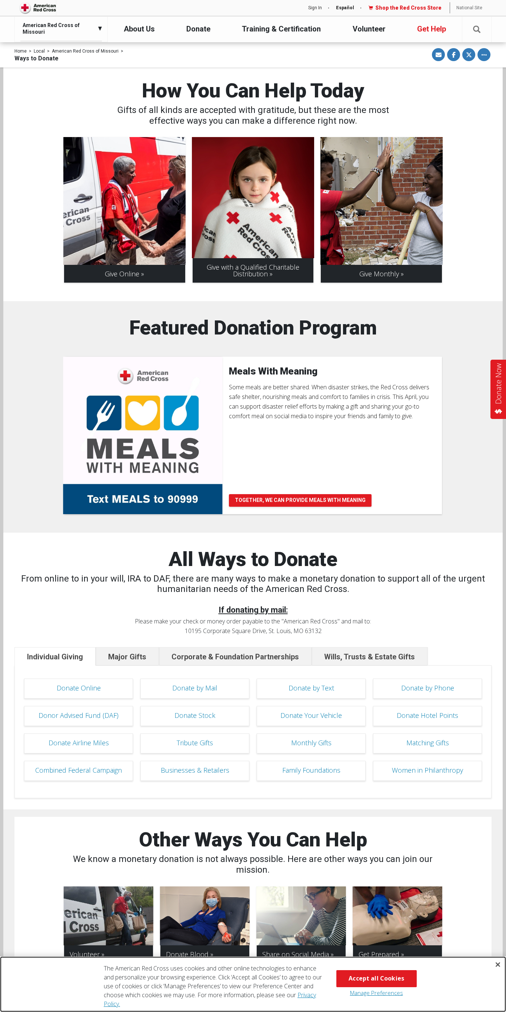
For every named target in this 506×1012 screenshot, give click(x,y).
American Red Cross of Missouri (85, 51)
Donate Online (79, 687)
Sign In (315, 8)
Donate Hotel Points (427, 715)
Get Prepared (379, 954)
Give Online (122, 273)
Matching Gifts (427, 742)
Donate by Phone (427, 687)
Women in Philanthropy (427, 770)
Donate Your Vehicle (311, 715)
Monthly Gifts (311, 742)
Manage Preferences (376, 992)
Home (20, 51)
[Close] (498, 964)
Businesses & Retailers (195, 770)
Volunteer (369, 28)
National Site (469, 8)
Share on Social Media (295, 954)
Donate (198, 28)
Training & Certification (281, 28)
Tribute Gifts (195, 742)
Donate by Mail (194, 687)
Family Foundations (311, 770)
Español (345, 8)
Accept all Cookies (376, 978)
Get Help (431, 28)
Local (39, 51)
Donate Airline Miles (79, 742)
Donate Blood (187, 954)
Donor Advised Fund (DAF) (79, 715)
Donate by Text (311, 687)
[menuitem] (59, 28)
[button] (477, 29)
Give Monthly (379, 273)
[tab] (55, 656)
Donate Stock (194, 715)
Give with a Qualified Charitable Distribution (253, 270)
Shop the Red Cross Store (408, 8)
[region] (253, 984)
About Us (139, 28)
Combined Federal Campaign (78, 770)
